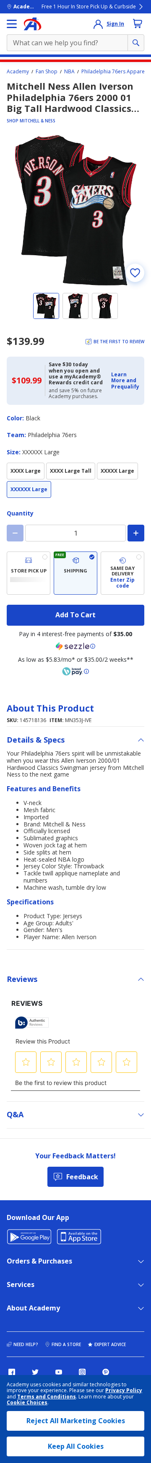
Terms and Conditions (46, 1396)
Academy (18, 72)
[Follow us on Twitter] (35, 1372)
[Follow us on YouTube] (59, 1372)
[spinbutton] (75, 533)
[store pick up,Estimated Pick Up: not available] (28, 573)
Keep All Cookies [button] (76, 1446)
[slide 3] (105, 306)
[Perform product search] (136, 42)
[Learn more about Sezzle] (75, 646)
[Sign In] (98, 24)
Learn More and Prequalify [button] (125, 380)
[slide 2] (75, 306)
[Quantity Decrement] (15, 533)
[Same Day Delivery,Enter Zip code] (122, 573)
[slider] (75, 210)
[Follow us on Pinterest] (106, 1372)
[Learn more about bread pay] (75, 671)
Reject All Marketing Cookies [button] (75, 1420)
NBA (69, 72)
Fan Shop (46, 72)
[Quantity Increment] (136, 533)
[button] (125, 381)
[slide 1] (46, 306)
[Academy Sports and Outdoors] (32, 24)
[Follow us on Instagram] (82, 1372)
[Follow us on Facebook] (12, 1372)
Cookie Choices (27, 1403)
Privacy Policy (123, 1390)
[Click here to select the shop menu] (12, 24)
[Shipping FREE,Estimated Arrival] (75, 573)
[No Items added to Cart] (137, 23)
